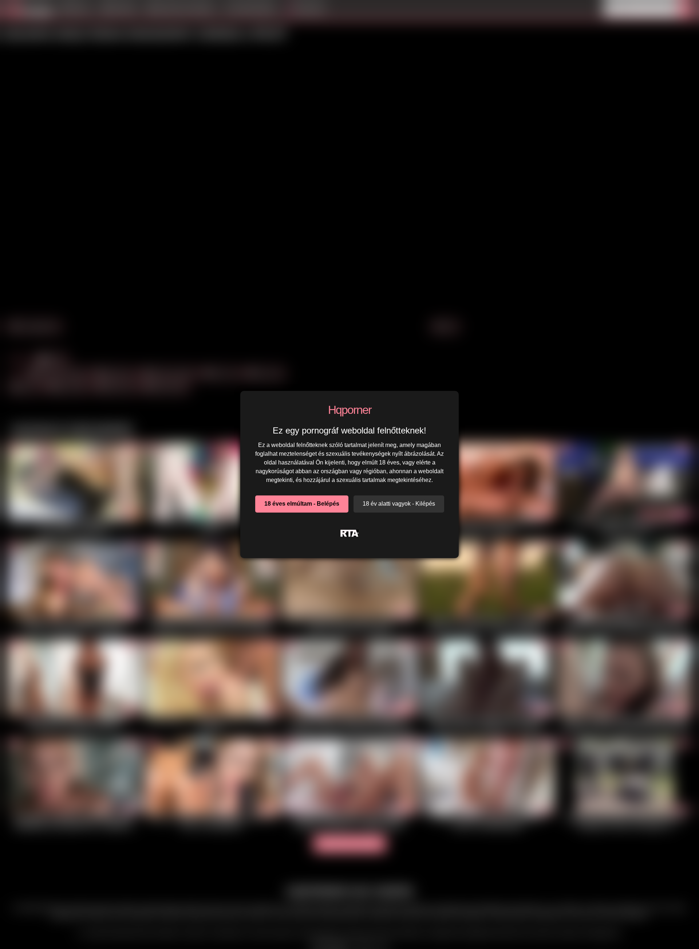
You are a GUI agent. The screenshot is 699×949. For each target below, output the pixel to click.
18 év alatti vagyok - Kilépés (399, 504)
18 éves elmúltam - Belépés (301, 504)
